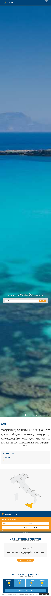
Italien (2, 419)
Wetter (6, 459)
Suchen (43, 300)
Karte (6, 460)
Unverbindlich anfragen (25, 560)
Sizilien (14, 419)
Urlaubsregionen (8, 419)
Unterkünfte (7, 457)
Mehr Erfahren (30, 595)
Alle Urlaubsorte (8, 456)
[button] (13, 527)
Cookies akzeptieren (44, 594)
